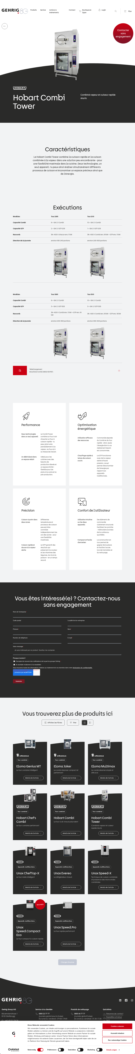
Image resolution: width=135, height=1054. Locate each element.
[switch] (61, 1049)
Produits (33, 10)
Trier (74, 723)
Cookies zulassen (117, 1026)
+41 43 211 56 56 (11, 1020)
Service (43, 10)
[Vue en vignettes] (84, 722)
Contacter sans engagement (123, 33)
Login (104, 10)
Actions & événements (54, 11)
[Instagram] (132, 1000)
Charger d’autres (67, 962)
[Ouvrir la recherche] (116, 11)
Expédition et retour (114, 1017)
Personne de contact (114, 1014)
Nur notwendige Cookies (117, 1040)
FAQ (108, 1020)
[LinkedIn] (120, 1000)
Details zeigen (111, 1050)
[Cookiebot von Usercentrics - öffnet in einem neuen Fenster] (13, 1049)
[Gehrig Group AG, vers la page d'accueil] (15, 11)
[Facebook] (126, 1000)
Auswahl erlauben (117, 1033)
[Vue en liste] (90, 722)
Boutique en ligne (86, 11)
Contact (72, 10)
